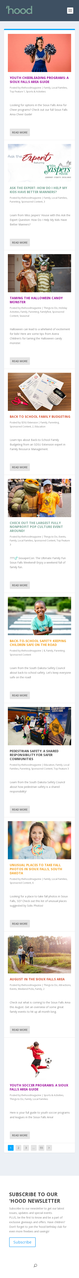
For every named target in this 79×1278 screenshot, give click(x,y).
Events (62, 536)
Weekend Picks (26, 989)
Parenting (15, 201)
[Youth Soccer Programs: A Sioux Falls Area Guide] (39, 1060)
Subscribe (22, 1242)
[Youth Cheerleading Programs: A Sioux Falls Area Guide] (39, 53)
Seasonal (24, 315)
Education (40, 426)
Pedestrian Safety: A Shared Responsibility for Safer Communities (34, 755)
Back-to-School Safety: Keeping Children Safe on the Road (38, 643)
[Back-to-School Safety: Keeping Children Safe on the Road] (39, 616)
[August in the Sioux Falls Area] (39, 954)
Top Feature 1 (17, 91)
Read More (20, 132)
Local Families (59, 87)
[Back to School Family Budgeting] (39, 392)
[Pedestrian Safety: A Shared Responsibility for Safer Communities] (39, 726)
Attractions (65, 985)
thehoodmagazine (31, 87)
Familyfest (45, 311)
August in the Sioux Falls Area (37, 979)
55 (41, 1148)
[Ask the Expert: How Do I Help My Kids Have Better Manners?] (39, 163)
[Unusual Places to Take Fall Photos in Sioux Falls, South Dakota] (39, 840)
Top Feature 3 (61, 768)
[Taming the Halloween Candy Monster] (39, 273)
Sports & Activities (36, 91)
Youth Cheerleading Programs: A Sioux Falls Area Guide (39, 80)
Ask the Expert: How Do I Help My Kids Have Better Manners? (38, 190)
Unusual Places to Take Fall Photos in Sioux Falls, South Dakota (36, 869)
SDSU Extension (29, 422)
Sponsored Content (32, 201)
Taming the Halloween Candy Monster (36, 300)
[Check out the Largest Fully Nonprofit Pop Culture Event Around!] (39, 498)
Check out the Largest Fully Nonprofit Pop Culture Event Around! (36, 527)
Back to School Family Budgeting (40, 417)
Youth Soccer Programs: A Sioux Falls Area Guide (39, 1087)
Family (47, 87)
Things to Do (51, 308)
